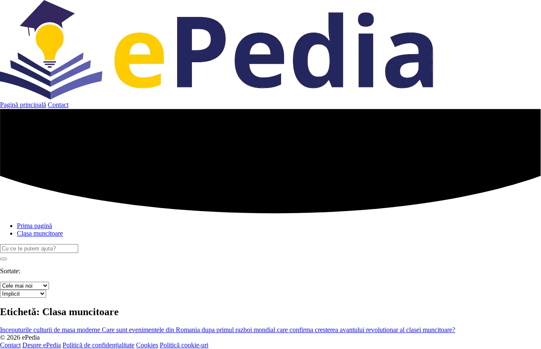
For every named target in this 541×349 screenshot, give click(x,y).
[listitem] (51, 329)
